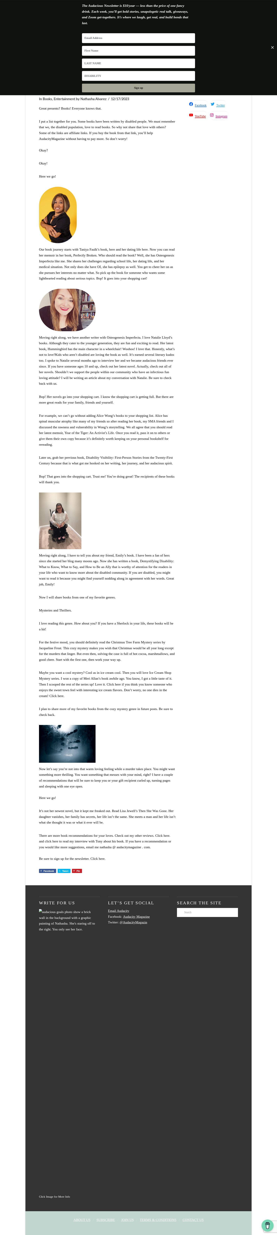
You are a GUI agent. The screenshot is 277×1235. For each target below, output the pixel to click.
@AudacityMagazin (133, 922)
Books (47, 99)
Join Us (127, 1220)
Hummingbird (57, 349)
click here (51, 841)
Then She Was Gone (152, 811)
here (112, 249)
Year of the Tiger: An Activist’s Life (89, 433)
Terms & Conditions (158, 1220)
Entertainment (64, 99)
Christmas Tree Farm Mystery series (136, 642)
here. (167, 835)
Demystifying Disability (156, 561)
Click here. (56, 696)
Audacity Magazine (136, 917)
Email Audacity (118, 911)
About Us (81, 1220)
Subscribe (105, 1220)
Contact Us (193, 1220)
